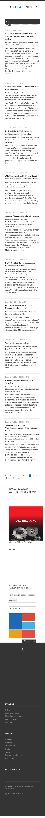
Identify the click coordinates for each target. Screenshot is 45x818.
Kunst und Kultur (11, 719)
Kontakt (8, 749)
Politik (7, 710)
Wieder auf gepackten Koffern (17, 343)
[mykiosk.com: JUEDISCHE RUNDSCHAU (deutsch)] (22, 588)
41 (19, 478)
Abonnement (10, 746)
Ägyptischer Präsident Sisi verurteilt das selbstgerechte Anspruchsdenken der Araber (21, 36)
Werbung (8, 743)
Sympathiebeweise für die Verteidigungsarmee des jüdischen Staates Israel (21, 428)
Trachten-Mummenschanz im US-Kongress (22, 216)
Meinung (8, 722)
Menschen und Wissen (13, 716)
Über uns (8, 740)
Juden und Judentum (13, 713)
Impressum (9, 758)
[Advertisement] (24, 568)
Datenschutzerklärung (13, 755)
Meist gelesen (12, 600)
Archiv (7, 752)
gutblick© (9, 794)
